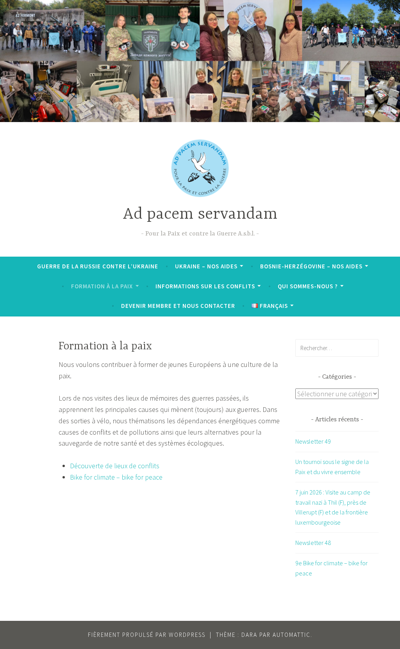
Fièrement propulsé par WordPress (146, 634)
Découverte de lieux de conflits (114, 465)
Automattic (292, 634)
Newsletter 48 (313, 543)
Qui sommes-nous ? (308, 286)
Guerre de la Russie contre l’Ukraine (97, 266)
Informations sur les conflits (205, 286)
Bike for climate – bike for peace (116, 477)
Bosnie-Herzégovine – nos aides (311, 266)
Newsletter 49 (313, 441)
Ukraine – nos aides (206, 266)
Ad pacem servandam (200, 214)
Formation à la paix (102, 286)
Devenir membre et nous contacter (178, 305)
